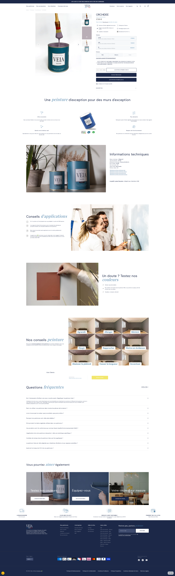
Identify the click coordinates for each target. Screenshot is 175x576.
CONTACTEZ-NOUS (120, 498)
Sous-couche (63, 529)
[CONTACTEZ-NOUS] (129, 488)
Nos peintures (38, 10)
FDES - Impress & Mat (105, 540)
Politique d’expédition (116, 571)
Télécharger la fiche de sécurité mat (118, 173)
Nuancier (62, 531)
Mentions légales (144, 571)
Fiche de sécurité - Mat (105, 531)
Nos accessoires (63, 535)
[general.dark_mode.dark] (137, 6)
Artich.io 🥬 (39, 571)
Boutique (32, 10)
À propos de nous (79, 527)
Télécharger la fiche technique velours (118, 171)
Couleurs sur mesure (64, 533)
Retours (102, 546)
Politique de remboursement (73, 571)
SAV (75, 533)
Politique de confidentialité (89, 571)
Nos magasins (78, 531)
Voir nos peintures (39, 498)
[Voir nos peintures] (47, 488)
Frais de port (105, 22)
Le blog (89, 527)
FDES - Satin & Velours (105, 542)
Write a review (99, 377)
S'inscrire (142, 530)
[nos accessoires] (89, 488)
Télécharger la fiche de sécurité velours (118, 174)
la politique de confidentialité (128, 535)
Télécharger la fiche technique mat (117, 170)
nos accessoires (80, 498)
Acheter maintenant (116, 75)
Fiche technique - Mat (105, 536)
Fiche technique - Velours (106, 535)
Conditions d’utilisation (103, 571)
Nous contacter (78, 529)
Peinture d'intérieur (64, 527)
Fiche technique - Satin (105, 538)
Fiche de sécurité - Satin (105, 533)
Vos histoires (91, 531)
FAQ (101, 527)
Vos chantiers (91, 529)
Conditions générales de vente (130, 571)
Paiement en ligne (104, 544)
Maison (27, 10)
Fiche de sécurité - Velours (106, 529)
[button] (140, 6)
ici (60, 345)
